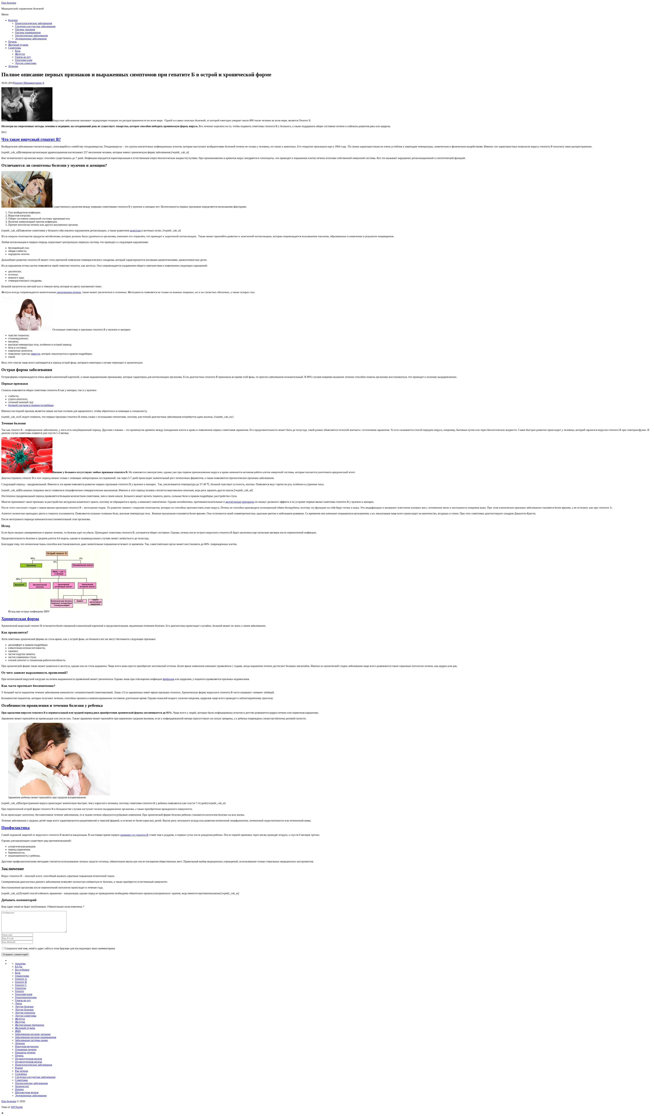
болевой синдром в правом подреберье (30, 405)
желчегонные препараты (239, 501)
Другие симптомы (25, 63)
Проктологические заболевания (33, 23)
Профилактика (15, 827)
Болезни (13, 20)
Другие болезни (24, 1006)
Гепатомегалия (23, 60)
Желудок (20, 1021)
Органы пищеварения (28, 32)
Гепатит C (21, 985)
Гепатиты (20, 988)
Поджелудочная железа (28, 1058)
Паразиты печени (25, 1052)
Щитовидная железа (26, 1092)
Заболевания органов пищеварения (35, 1037)
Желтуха (20, 53)
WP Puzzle (17, 1107)
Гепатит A (21, 978)
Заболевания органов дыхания (32, 1034)
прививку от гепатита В (134, 834)
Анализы (20, 963)
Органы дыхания (25, 29)
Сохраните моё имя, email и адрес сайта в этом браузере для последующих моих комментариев (60, 948)
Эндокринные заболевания (30, 38)
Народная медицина (26, 1046)
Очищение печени (25, 1049)
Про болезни (8, 2)
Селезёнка (21, 1074)
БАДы (18, 966)
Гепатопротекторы (26, 997)
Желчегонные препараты (29, 1024)
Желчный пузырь (18, 44)
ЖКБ (18, 1031)
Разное (19, 1067)
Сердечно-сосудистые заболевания (35, 26)
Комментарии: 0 (34, 82)
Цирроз (19, 1089)
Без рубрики (22, 969)
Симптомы (14, 47)
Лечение (13, 66)
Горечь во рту (23, 57)
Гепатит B (19, 82)
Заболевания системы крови (31, 1040)
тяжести (35, 353)
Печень (12, 41)
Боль (17, 50)
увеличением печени (69, 292)
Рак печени (21, 1070)
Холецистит (22, 1086)
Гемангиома (22, 975)
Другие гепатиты (25, 1012)
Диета (18, 1003)
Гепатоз (19, 991)
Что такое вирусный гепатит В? (31, 139)
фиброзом (168, 679)
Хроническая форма (20, 618)
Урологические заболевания (31, 35)
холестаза (135, 230)
